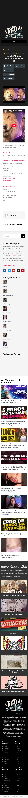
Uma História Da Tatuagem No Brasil (14, 614)
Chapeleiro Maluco (8, 313)
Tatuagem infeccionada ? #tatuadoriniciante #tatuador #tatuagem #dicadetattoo (13, 512)
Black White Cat (7, 348)
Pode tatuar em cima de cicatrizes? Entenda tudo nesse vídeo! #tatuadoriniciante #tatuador (11, 490)
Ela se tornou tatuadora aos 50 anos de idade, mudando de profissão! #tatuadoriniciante (12, 555)
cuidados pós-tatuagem (20, 718)
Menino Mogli (6, 339)
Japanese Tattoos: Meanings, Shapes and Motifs (14, 595)
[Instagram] (18, 270)
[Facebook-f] (4, 270)
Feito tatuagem (14, 652)
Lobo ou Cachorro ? (8, 295)
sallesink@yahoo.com (9, 186)
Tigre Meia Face (7, 330)
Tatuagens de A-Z (14, 633)
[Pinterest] (22, 270)
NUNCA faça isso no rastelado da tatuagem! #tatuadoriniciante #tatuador (13, 534)
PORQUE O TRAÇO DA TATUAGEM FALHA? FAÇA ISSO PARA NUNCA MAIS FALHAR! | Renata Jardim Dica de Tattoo (13, 468)
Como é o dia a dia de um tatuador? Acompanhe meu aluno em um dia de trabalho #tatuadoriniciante (12, 445)
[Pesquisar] (23, 236)
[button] (14, 41)
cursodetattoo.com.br (8, 152)
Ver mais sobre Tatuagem (9, 265)
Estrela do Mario (7, 321)
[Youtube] (13, 270)
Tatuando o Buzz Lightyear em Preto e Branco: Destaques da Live (12, 402)
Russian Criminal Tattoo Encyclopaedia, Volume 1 (14, 691)
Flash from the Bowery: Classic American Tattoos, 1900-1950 (14, 671)
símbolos (14, 255)
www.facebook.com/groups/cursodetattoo (14, 160)
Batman (5, 286)
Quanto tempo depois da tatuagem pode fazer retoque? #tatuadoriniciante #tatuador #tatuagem (13, 423)
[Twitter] (9, 270)
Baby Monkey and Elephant (10, 304)
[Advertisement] (14, 13)
